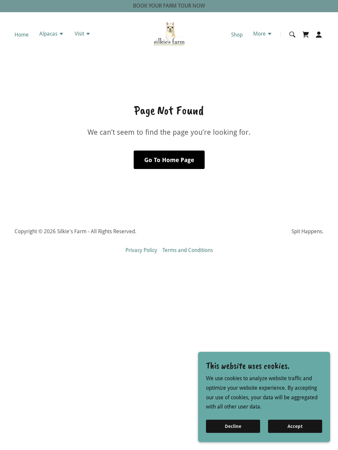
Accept (295, 426)
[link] (169, 34)
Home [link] (22, 35)
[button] (51, 34)
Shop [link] (237, 35)
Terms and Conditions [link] (187, 250)
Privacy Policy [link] (141, 250)
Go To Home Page (169, 159)
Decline (233, 426)
